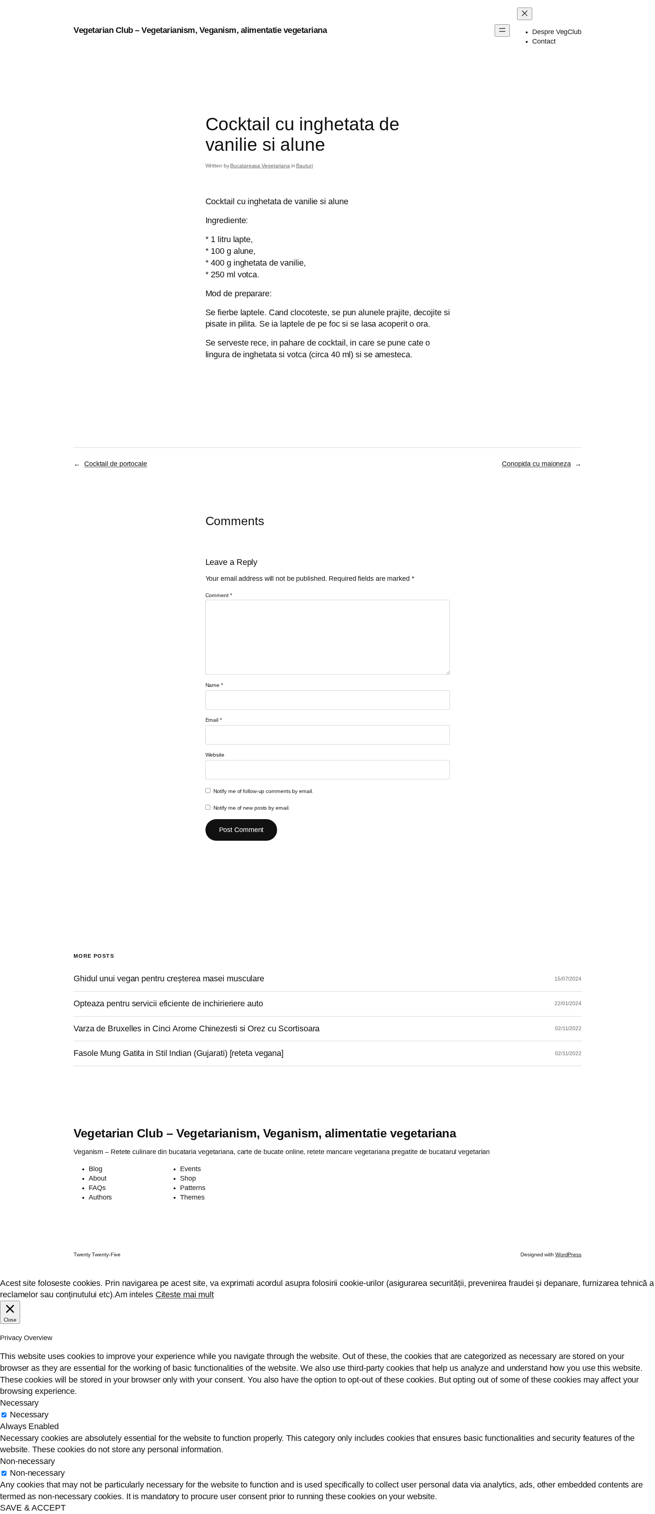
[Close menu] (524, 14)
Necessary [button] (19, 1403)
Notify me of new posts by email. (251, 808)
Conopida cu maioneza (536, 464)
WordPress (568, 1254)
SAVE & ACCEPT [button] (33, 1507)
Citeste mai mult (184, 1294)
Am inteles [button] (134, 1294)
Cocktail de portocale (115, 464)
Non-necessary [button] (27, 1461)
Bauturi (304, 166)
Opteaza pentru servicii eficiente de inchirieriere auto (168, 1003)
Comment (218, 595)
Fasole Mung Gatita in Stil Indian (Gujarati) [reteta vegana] (179, 1053)
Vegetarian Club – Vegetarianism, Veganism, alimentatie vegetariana (200, 30)
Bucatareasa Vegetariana (260, 166)
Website (214, 755)
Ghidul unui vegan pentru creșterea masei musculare (169, 978)
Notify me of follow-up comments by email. (263, 791)
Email (213, 720)
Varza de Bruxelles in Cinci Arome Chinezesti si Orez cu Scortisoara (197, 1028)
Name (214, 685)
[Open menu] (502, 30)
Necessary (29, 1414)
